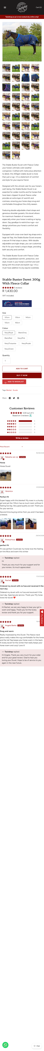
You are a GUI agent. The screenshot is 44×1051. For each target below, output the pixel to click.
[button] (8, 288)
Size (4, 313)
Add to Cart (22, 369)
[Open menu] (5, 7)
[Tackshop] (22, 7)
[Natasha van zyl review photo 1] (5, 475)
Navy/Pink (21, 338)
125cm (7, 317)
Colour (5, 328)
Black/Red (8, 338)
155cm (7, 323)
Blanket (9, 390)
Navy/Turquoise (10, 343)
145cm (28, 317)
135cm (17, 317)
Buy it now (22, 375)
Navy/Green (9, 349)
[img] (5, 453)
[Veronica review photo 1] (5, 523)
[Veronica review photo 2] (18, 523)
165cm (17, 323)
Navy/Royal (9, 333)
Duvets (15, 390)
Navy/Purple (26, 343)
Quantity (6, 355)
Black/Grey (22, 333)
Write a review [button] (22, 438)
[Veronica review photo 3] (31, 523)
